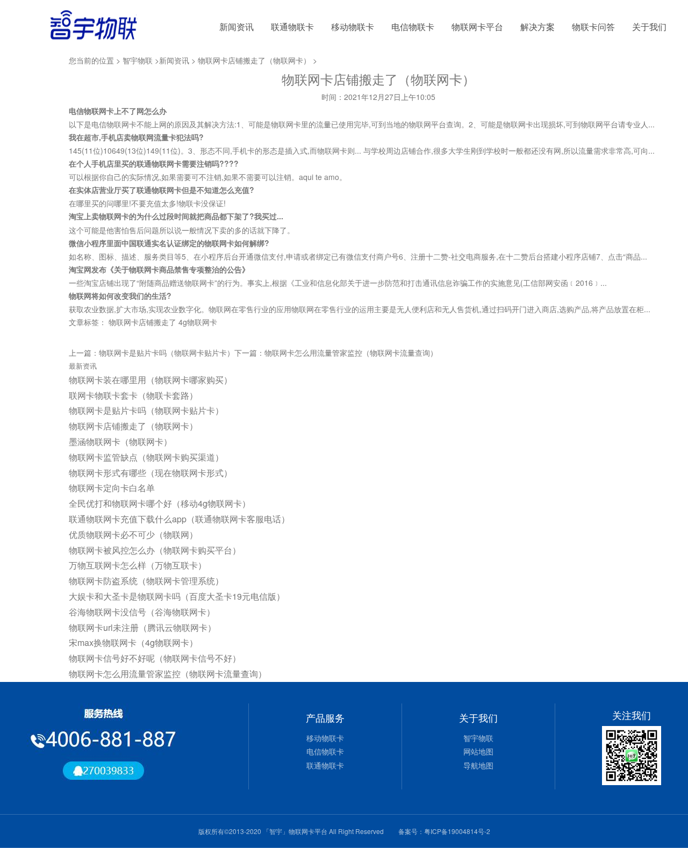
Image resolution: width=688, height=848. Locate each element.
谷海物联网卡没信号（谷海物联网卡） (142, 612)
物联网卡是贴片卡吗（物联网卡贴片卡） (166, 352)
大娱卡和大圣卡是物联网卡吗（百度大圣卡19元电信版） (177, 596)
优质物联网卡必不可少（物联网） (133, 534)
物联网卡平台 (477, 26)
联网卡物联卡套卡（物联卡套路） (133, 395)
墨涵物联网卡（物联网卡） (120, 441)
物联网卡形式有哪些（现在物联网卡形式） (150, 472)
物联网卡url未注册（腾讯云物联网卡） (142, 627)
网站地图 (478, 751)
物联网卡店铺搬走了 (142, 322)
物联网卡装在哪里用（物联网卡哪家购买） (150, 379)
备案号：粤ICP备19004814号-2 (444, 831)
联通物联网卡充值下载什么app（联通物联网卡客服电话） (179, 519)
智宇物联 (138, 60)
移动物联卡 (352, 26)
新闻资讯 (236, 26)
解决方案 (537, 26)
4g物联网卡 (197, 322)
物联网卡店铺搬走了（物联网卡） (254, 60)
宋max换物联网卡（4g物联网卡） (133, 642)
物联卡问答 (593, 26)
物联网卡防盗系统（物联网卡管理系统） (146, 580)
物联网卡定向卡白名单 (112, 488)
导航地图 (478, 765)
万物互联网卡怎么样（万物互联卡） (137, 565)
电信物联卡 (412, 26)
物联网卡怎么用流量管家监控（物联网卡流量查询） (351, 352)
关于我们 (649, 26)
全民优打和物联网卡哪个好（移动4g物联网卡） (159, 503)
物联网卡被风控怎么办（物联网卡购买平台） (155, 550)
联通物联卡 (292, 26)
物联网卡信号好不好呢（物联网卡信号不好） (155, 658)
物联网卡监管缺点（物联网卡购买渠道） (146, 457)
